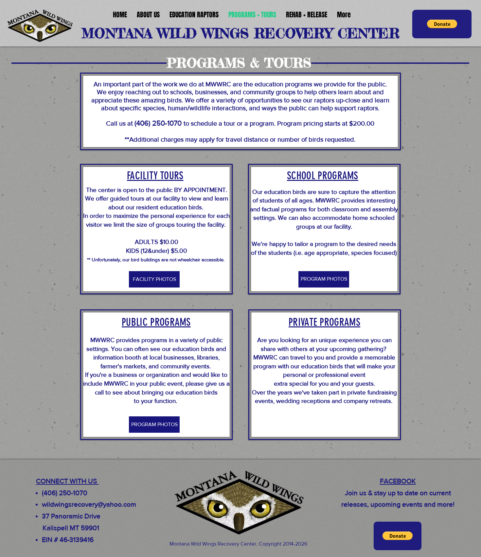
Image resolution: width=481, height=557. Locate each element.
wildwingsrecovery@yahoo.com (89, 504)
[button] (442, 24)
